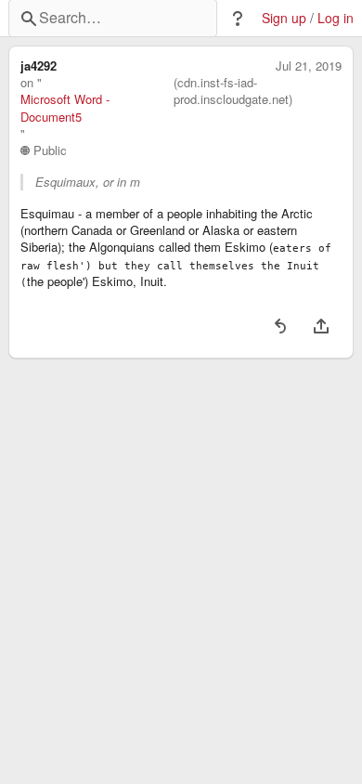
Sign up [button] (284, 18)
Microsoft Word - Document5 (65, 107)
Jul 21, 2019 (309, 66)
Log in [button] (335, 18)
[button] (237, 19)
